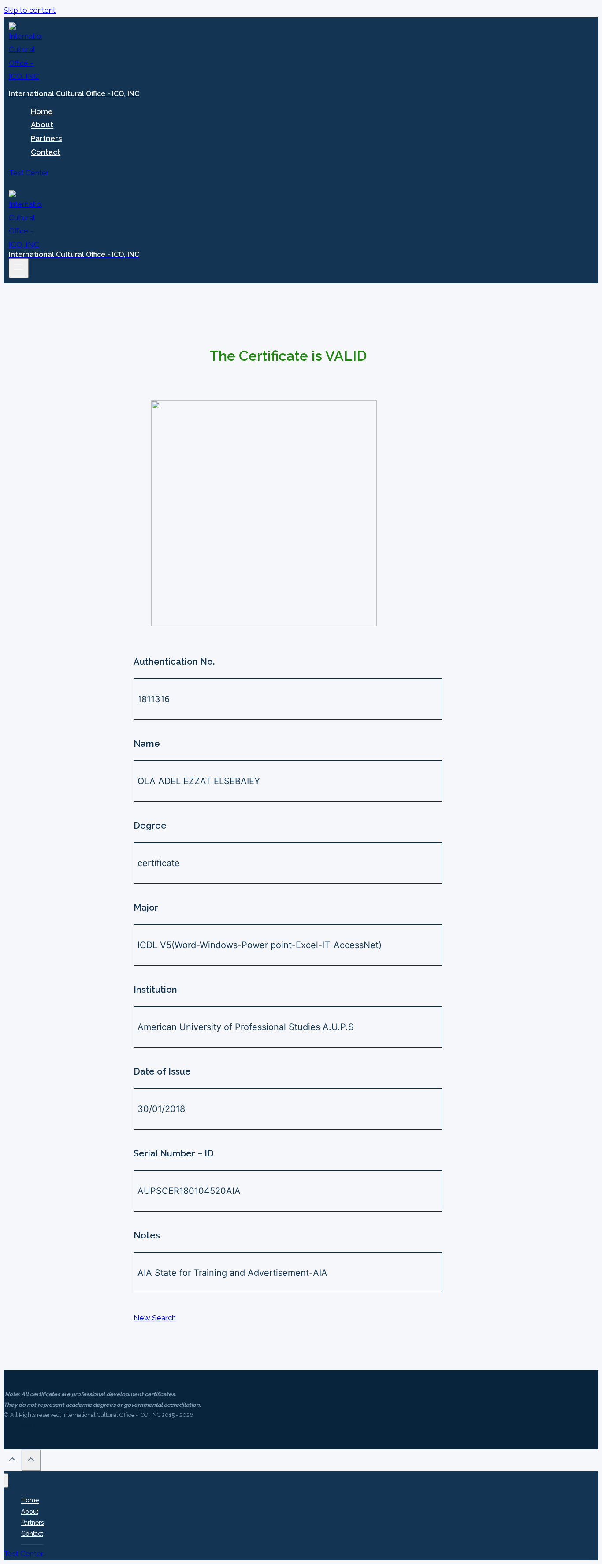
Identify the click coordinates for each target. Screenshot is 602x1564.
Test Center (29, 172)
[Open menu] (19, 268)
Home (42, 111)
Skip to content (30, 10)
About (42, 125)
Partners (46, 138)
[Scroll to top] (12, 1461)
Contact (45, 152)
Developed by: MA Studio (37, 1425)
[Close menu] (6, 1480)
